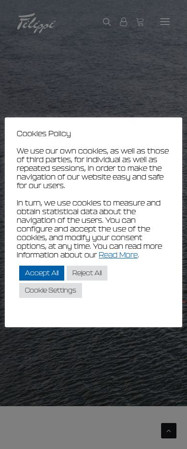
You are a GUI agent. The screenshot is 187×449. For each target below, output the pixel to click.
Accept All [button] (41, 273)
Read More (118, 255)
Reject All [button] (87, 273)
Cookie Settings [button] (50, 290)
